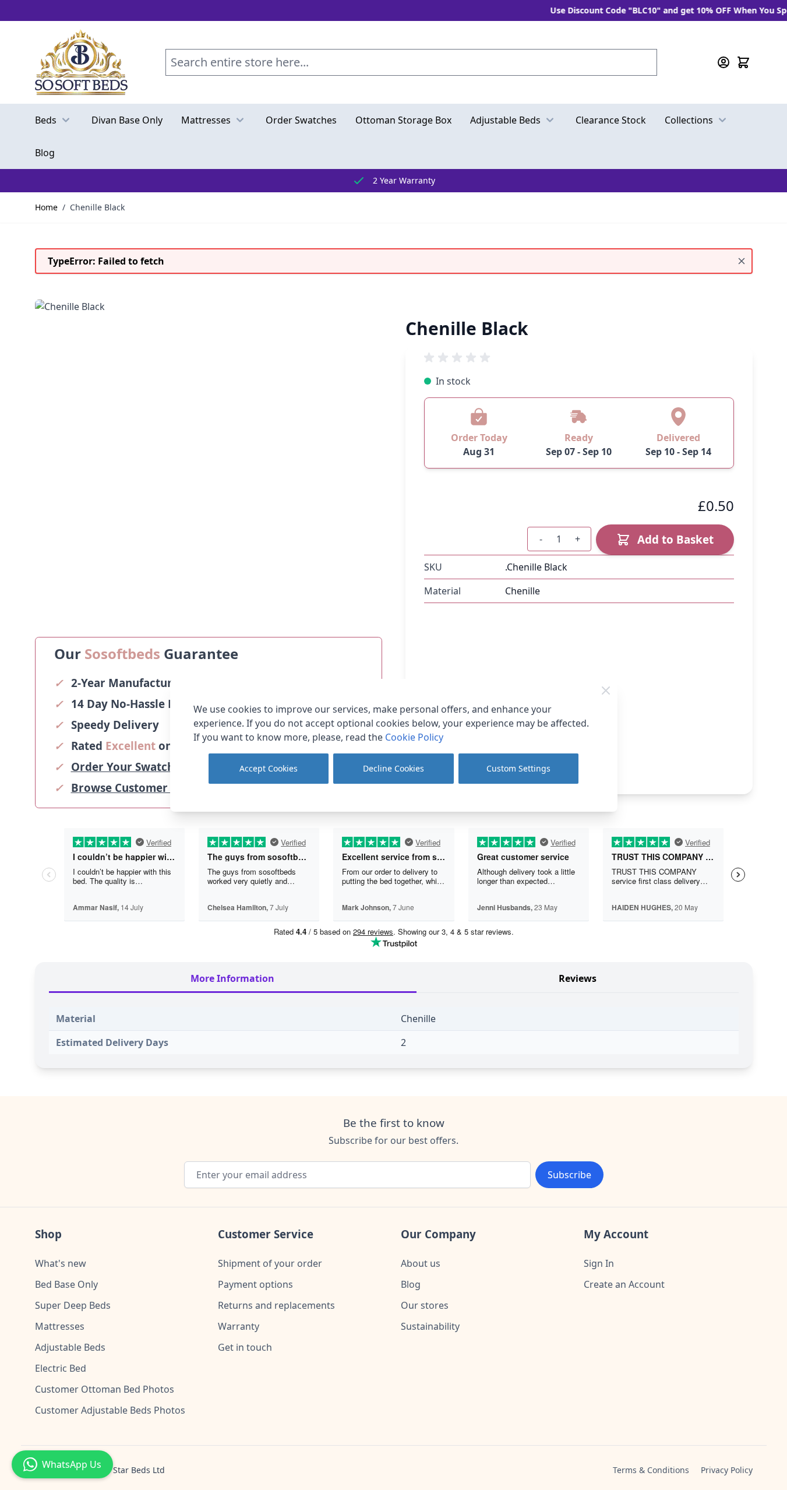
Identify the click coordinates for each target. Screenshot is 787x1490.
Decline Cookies (393, 768)
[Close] (606, 691)
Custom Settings (518, 768)
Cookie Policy (414, 737)
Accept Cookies (268, 768)
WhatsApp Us (71, 1464)
